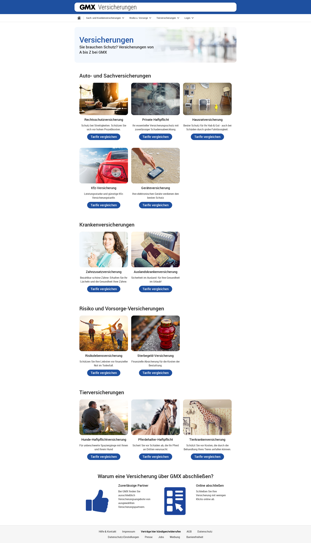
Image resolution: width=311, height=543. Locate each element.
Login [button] (187, 17)
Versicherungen (117, 7)
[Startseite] (79, 18)
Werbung (175, 537)
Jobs (161, 537)
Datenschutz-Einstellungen (123, 537)
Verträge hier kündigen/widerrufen (161, 531)
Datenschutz (204, 531)
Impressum (128, 531)
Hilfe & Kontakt (107, 531)
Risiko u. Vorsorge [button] (138, 17)
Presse (148, 537)
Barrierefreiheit (194, 537)
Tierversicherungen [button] (166, 17)
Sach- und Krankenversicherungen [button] (103, 17)
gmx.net (88, 7)
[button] (103, 137)
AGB (189, 531)
